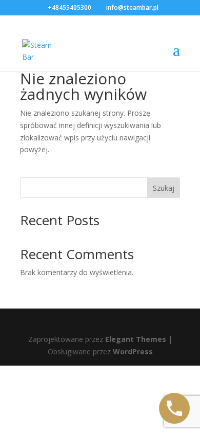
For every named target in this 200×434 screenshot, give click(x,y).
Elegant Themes (135, 339)
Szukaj (163, 188)
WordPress (133, 351)
